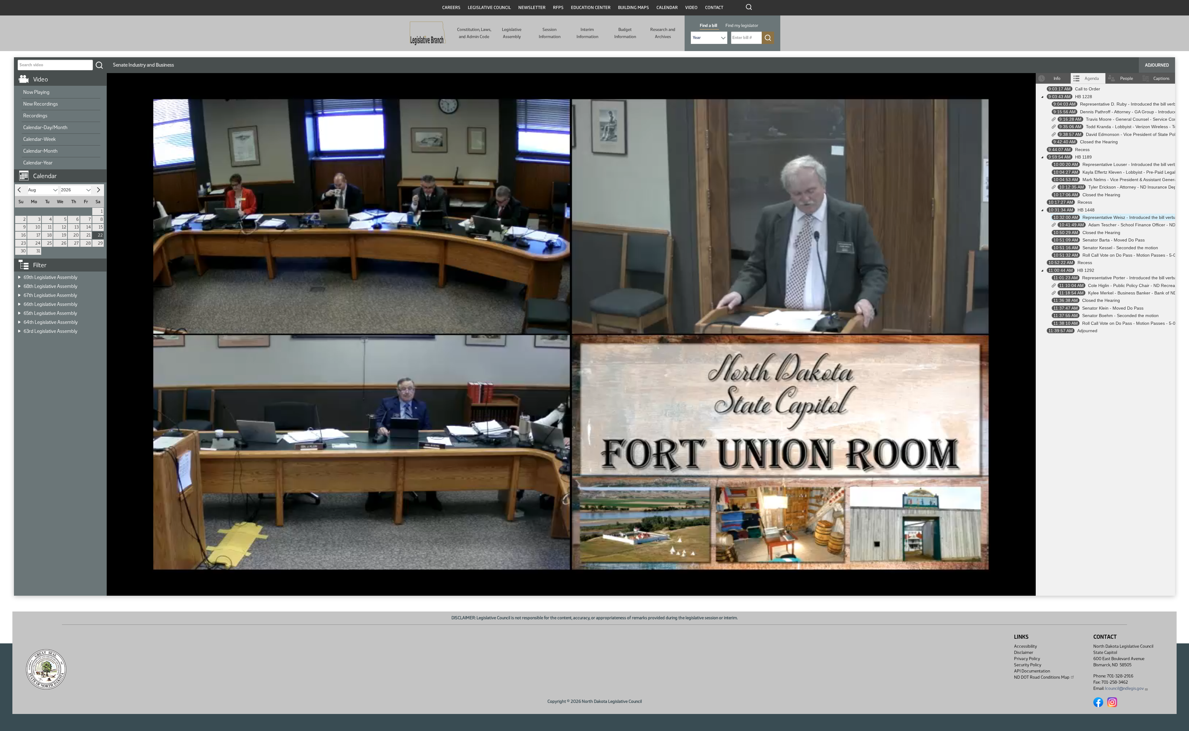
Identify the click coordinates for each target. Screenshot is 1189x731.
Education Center (591, 7)
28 (88, 243)
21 (88, 235)
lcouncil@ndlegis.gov (1124, 688)
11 (50, 227)
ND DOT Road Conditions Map (1041, 677)
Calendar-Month (40, 151)
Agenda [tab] (1092, 78)
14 (88, 227)
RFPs (558, 7)
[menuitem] (61, 92)
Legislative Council (489, 7)
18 (49, 235)
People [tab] (1126, 78)
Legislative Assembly (511, 33)
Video (691, 7)
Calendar (667, 7)
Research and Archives (662, 33)
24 (37, 243)
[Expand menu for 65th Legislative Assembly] (19, 311)
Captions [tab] (1161, 78)
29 (100, 243)
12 (64, 227)
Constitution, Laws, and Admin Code (474, 33)
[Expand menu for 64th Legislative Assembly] (19, 320)
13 (77, 227)
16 (23, 235)
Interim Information (587, 33)
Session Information (549, 33)
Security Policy (1027, 665)
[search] (99, 65)
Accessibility (1025, 646)
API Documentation (1032, 671)
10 (38, 227)
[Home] (428, 33)
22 (100, 235)
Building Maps (633, 7)
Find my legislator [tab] (741, 25)
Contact (714, 7)
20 (76, 235)
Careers (451, 7)
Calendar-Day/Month (45, 127)
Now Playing (36, 92)
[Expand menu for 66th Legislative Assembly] (19, 302)
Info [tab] (1057, 78)
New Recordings (40, 104)
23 (23, 243)
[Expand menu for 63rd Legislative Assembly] (19, 329)
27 (76, 243)
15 (101, 227)
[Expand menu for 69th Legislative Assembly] (19, 275)
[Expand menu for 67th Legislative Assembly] (19, 293)
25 (49, 243)
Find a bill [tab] (708, 25)
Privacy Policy (1027, 658)
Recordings (35, 116)
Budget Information (625, 33)
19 (64, 235)
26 (63, 243)
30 (23, 251)
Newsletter (532, 7)
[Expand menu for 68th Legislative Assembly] (19, 284)
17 (38, 235)
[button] (63, 172)
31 (38, 251)
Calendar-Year (38, 163)
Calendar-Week (39, 139)
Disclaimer (1023, 652)
